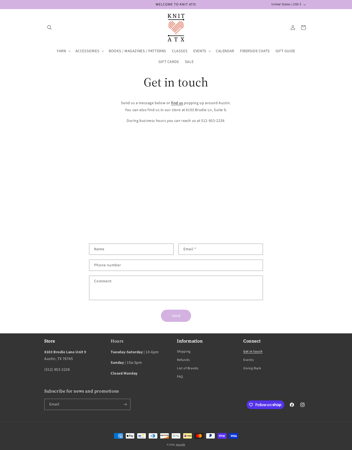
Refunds (183, 360)
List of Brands (187, 368)
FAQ (180, 376)
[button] (49, 27)
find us (177, 103)
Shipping (184, 351)
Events (248, 360)
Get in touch (252, 351)
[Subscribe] (125, 404)
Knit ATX (180, 444)
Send (176, 315)
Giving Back (252, 368)
